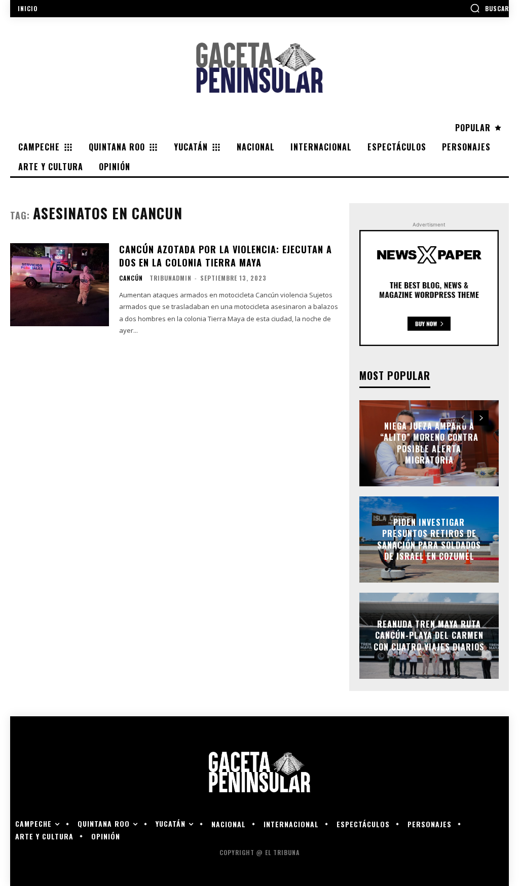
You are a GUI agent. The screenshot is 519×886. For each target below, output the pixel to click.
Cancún (131, 278)
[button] (489, 8)
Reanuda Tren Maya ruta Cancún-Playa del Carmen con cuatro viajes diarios (429, 635)
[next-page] (481, 418)
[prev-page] (463, 418)
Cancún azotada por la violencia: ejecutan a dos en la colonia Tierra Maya (225, 255)
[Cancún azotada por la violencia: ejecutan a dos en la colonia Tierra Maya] (59, 284)
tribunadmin (171, 278)
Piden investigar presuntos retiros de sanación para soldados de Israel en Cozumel (429, 539)
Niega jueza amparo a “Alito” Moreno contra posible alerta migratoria (429, 443)
